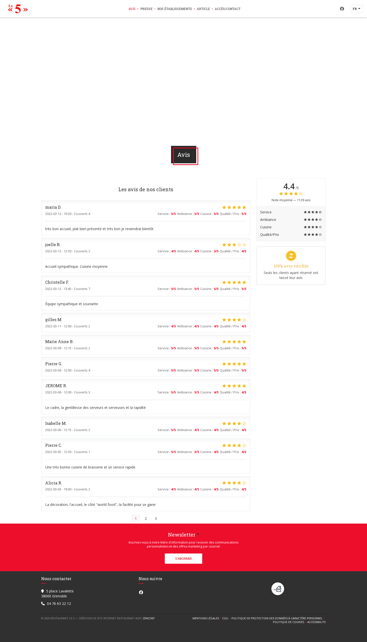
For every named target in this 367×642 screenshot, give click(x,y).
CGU (226, 618)
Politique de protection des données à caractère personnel (277, 618)
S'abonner (183, 558)
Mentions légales (207, 618)
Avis (132, 9)
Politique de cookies (290, 622)
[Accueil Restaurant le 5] (16, 9)
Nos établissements (174, 9)
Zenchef (149, 618)
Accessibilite (316, 622)
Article (203, 9)
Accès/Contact (227, 9)
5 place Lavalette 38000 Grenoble (57, 593)
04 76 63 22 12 (59, 603)
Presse (146, 9)
